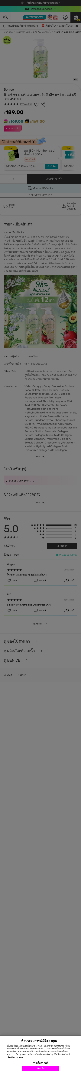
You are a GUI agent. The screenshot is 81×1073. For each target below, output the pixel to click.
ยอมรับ (41, 1068)
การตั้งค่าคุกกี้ (40, 1063)
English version (15, 1057)
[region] (40, 1054)
